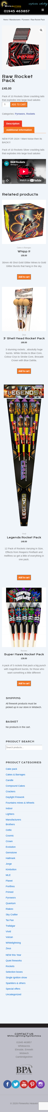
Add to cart (19, 104)
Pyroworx (25, 20)
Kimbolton (11, 869)
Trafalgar (10, 925)
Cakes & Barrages (15, 774)
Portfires (10, 886)
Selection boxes (14, 972)
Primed (9, 892)
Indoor (9, 808)
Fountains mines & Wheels (20, 802)
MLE (8, 875)
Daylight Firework (15, 797)
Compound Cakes (15, 786)
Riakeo (9, 909)
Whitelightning (13, 942)
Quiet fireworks (14, 960)
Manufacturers (15, 20)
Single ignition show (16, 977)
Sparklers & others (15, 983)
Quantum (11, 903)
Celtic (9, 830)
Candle (9, 780)
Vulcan (9, 937)
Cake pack (11, 769)
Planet (9, 880)
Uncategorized (13, 994)
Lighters (10, 814)
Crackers (10, 791)
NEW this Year (13, 955)
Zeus (8, 948)
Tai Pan (10, 920)
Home (5, 20)
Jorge (9, 863)
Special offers (13, 988)
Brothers (10, 824)
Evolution (11, 847)
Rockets (30, 113)
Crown (9, 841)
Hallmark (10, 858)
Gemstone (11, 852)
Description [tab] (12, 123)
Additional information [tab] (19, 130)
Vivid (8, 931)
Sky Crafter (12, 914)
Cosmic (10, 835)
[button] (41, 30)
